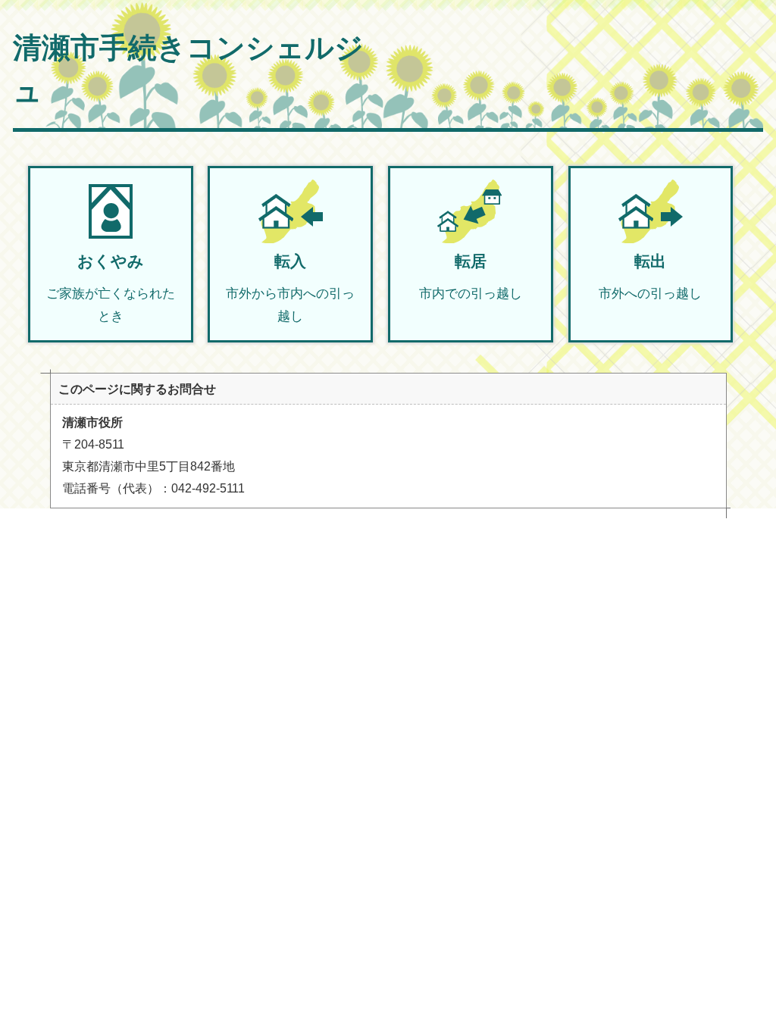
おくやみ (110, 288)
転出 (650, 276)
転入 (290, 288)
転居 (470, 276)
